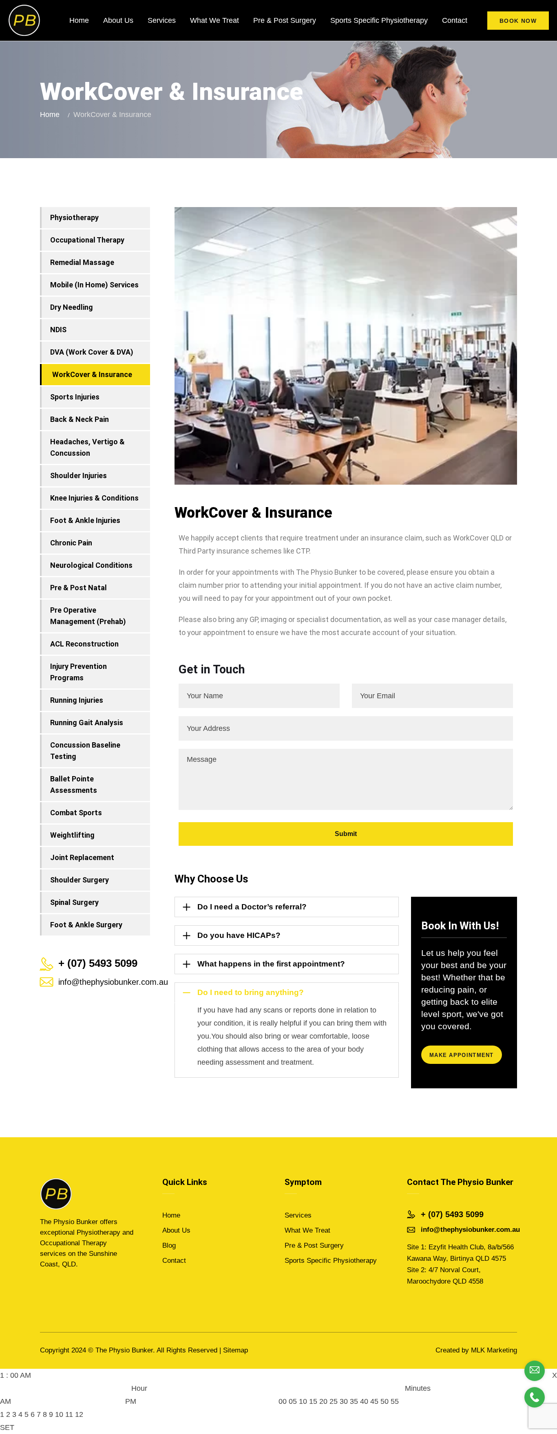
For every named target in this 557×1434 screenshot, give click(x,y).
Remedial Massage (82, 262)
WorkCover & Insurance (92, 374)
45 (374, 1401)
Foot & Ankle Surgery (86, 924)
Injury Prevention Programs (78, 672)
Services (162, 20)
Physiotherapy (74, 217)
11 (69, 1414)
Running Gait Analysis (86, 722)
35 (354, 1401)
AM (5, 1401)
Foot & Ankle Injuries (85, 520)
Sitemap (235, 1350)
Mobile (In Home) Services (94, 284)
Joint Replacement (82, 857)
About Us (118, 20)
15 (313, 1401)
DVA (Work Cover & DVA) (91, 352)
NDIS (58, 329)
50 (384, 1401)
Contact (454, 20)
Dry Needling (71, 307)
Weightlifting (72, 835)
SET (7, 1427)
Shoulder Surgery (79, 880)
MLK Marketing (494, 1350)
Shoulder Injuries (78, 475)
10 (59, 1414)
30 (344, 1401)
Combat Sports (76, 812)
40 (364, 1401)
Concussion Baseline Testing (85, 751)
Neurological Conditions (91, 565)
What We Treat (214, 20)
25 (333, 1401)
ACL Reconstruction (84, 644)
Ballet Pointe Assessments (73, 784)
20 (323, 1401)
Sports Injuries (74, 397)
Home (79, 20)
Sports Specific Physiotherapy (379, 20)
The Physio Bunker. (125, 1350)
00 (282, 1401)
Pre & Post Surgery (284, 20)
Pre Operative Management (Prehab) (88, 616)
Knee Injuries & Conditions (94, 498)
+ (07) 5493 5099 (452, 1214)
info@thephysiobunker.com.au (113, 981)
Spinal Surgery (74, 902)
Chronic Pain (71, 542)
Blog (169, 1245)
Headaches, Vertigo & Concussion (87, 447)
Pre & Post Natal (78, 587)
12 (79, 1414)
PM (130, 1401)
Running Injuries (76, 700)
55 (395, 1401)
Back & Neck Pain (79, 419)
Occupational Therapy (87, 240)
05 (293, 1401)
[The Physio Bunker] (24, 20)
